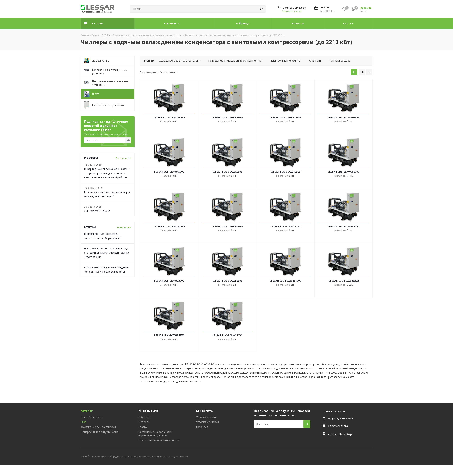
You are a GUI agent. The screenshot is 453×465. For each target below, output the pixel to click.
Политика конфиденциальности (159, 440)
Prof (83, 422)
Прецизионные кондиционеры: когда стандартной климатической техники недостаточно (106, 253)
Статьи (142, 427)
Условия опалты (206, 417)
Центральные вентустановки (99, 432)
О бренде (144, 417)
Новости (143, 422)
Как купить (204, 411)
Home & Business (91, 417)
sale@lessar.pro (338, 426)
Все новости (123, 158)
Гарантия (202, 427)
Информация (148, 411)
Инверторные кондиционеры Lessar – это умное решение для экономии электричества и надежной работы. (106, 173)
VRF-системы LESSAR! (97, 211)
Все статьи (124, 227)
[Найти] (261, 9)
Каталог (87, 411)
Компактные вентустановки (98, 427)
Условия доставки (207, 422)
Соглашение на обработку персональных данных (155, 433)
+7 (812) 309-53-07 (293, 7)
